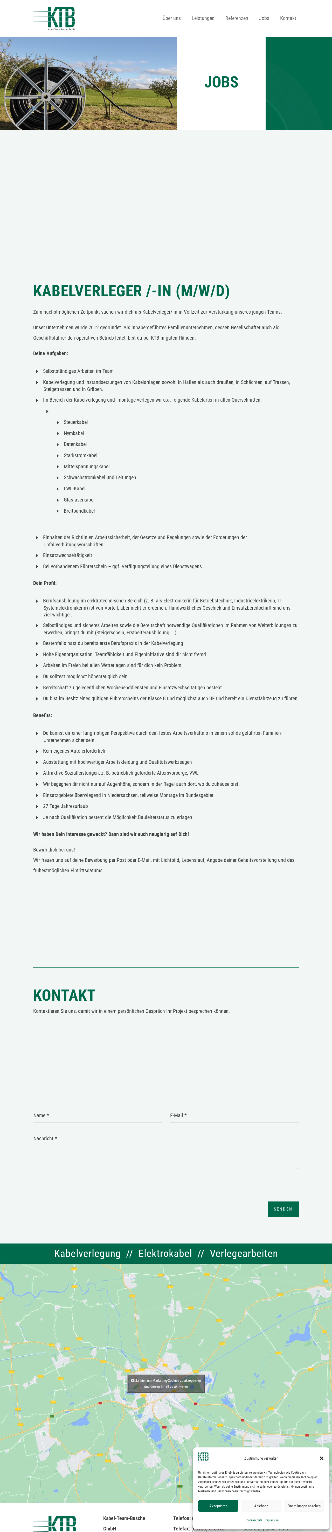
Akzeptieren (218, 1506)
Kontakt (288, 18)
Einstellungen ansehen (304, 1506)
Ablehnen (261, 1506)
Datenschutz (254, 1520)
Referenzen (236, 18)
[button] (321, 1458)
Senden (283, 1209)
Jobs (264, 18)
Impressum (272, 1520)
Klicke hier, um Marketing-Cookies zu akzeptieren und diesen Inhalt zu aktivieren (166, 1383)
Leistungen (203, 18)
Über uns (172, 18)
